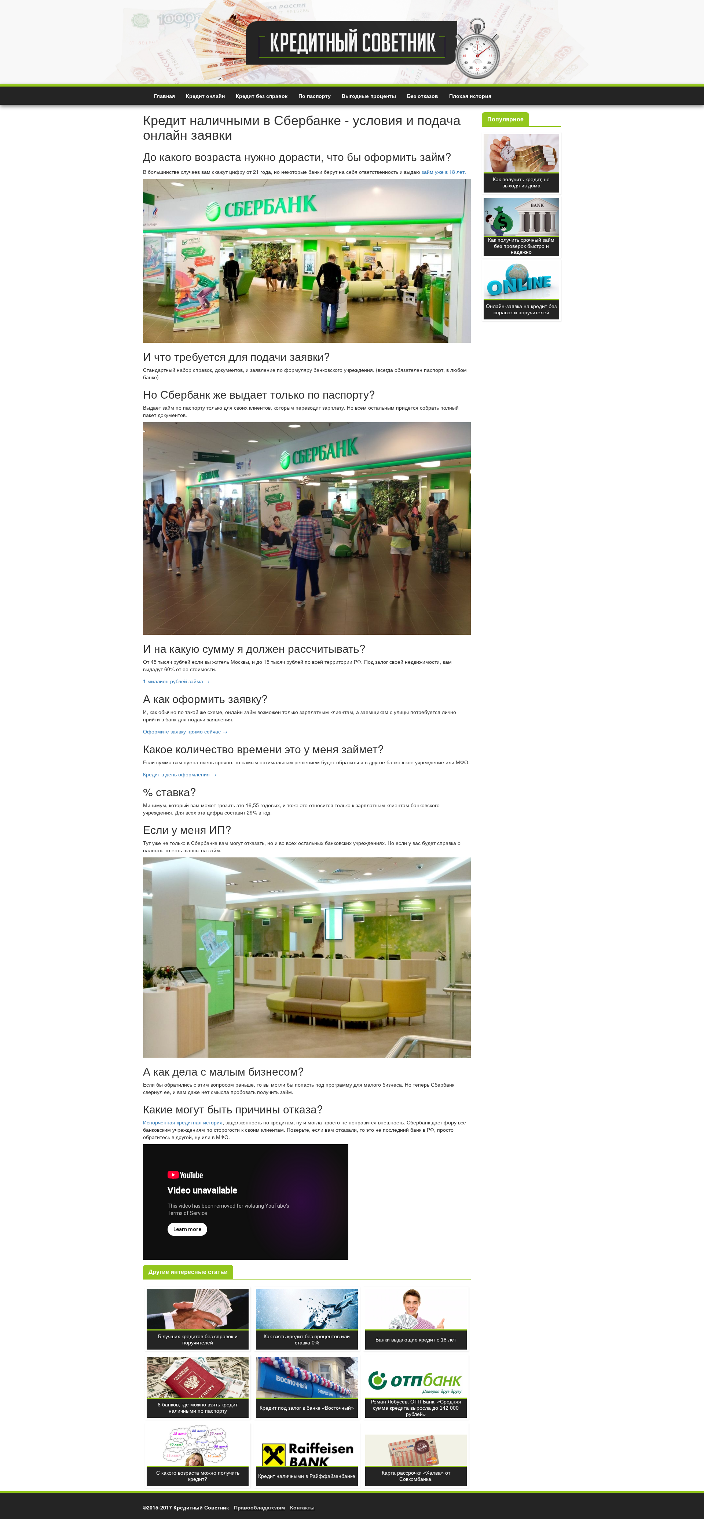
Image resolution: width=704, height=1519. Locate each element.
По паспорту (314, 95)
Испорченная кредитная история (183, 1122)
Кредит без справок (261, 95)
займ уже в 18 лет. (444, 171)
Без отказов (422, 95)
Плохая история (470, 95)
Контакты (302, 1507)
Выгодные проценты (369, 95)
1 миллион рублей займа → (176, 681)
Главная (164, 95)
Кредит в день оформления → (179, 774)
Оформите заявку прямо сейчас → (185, 731)
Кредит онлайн (205, 95)
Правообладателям (259, 1507)
